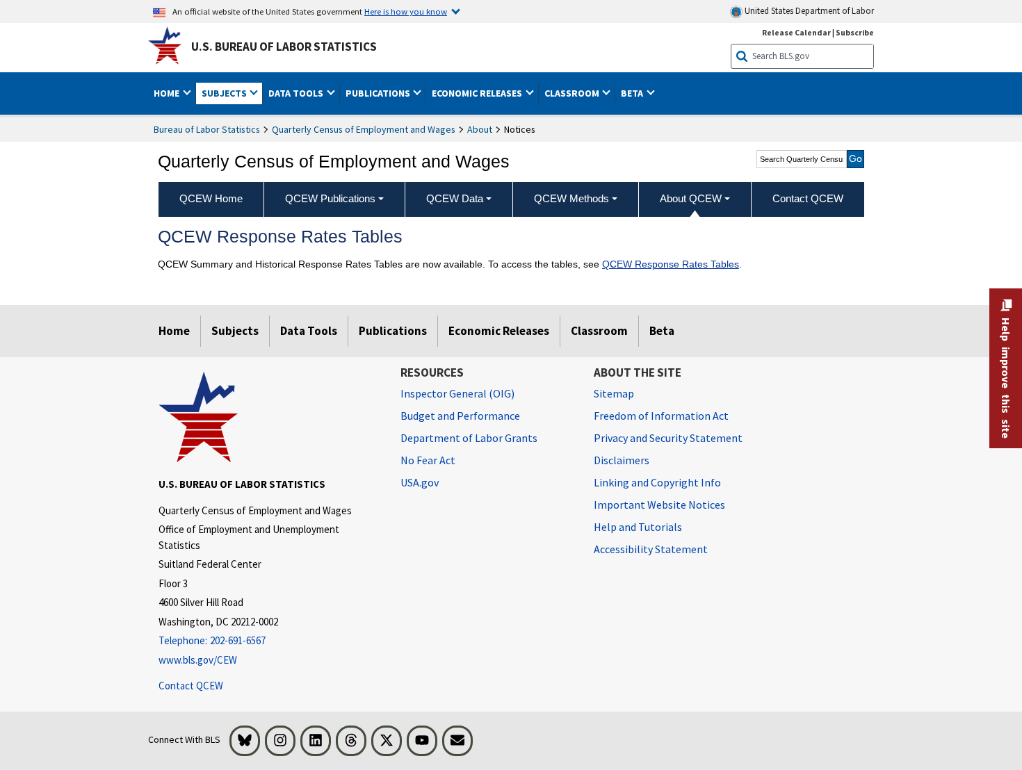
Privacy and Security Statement (668, 438)
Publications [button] (379, 93)
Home (174, 330)
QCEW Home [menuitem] (211, 198)
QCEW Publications (330, 198)
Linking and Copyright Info (657, 482)
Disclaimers (621, 460)
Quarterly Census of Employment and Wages (363, 129)
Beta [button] (633, 93)
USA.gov (419, 482)
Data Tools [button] (296, 93)
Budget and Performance (460, 416)
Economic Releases (498, 330)
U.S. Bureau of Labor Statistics (284, 46)
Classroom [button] (572, 93)
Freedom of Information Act (661, 416)
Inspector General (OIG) (457, 393)
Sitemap (614, 393)
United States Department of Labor (808, 11)
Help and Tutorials (638, 527)
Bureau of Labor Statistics (207, 129)
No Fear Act (427, 460)
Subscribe (855, 32)
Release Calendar (796, 32)
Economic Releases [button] (478, 93)
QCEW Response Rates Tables (670, 264)
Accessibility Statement (651, 549)
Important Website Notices (659, 504)
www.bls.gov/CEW (198, 659)
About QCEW (691, 198)
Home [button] (167, 93)
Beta (661, 330)
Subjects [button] (225, 93)
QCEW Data (454, 198)
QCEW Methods (571, 198)
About (479, 129)
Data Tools (308, 330)
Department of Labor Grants (468, 438)
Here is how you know (405, 11)
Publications (393, 330)
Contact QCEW (191, 685)
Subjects (235, 330)
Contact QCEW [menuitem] (807, 198)
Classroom (599, 330)
